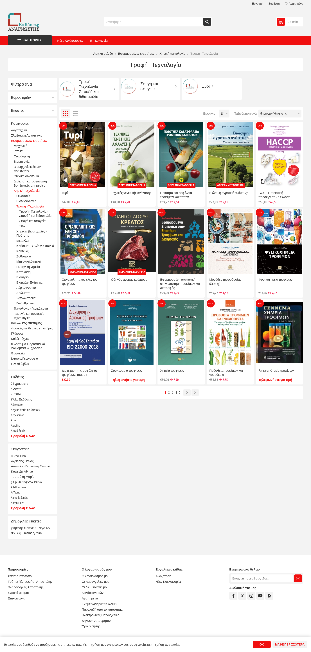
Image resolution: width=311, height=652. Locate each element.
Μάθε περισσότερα (290, 644)
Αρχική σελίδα (103, 53)
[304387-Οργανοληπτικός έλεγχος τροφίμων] (82, 242)
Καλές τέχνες (20, 339)
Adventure (16, 404)
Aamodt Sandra (19, 497)
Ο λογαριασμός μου (95, 576)
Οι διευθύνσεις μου (95, 587)
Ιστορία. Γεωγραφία (24, 358)
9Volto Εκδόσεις (21, 399)
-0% (63, 303)
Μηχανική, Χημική (28, 261)
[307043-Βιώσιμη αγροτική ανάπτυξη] (230, 155)
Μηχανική (20, 146)
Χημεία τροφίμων (172, 370)
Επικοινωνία (99, 41)
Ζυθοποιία (23, 256)
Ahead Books (18, 431)
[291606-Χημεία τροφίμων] (181, 332)
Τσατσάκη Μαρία (22, 477)
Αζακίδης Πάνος (22, 461)
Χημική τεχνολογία (27, 191)
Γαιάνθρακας (25, 303)
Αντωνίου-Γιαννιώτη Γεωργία (31, 466)
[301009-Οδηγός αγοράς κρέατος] (132, 242)
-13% (210, 212)
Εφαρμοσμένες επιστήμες (29, 141)
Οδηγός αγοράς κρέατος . (129, 279)
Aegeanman (17, 415)
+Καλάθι (90, 182)
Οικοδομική (22, 156)
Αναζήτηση (207, 22)
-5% (161, 303)
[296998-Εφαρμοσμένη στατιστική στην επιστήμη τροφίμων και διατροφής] (181, 242)
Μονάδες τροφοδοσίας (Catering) (225, 281)
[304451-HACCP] (279, 155)
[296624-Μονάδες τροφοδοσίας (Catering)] (230, 242)
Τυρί (65, 193)
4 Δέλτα (16, 389)
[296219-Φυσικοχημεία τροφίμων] (279, 242)
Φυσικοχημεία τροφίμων (275, 279)
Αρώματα (23, 293)
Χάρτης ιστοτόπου (20, 576)
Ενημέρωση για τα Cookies (99, 604)
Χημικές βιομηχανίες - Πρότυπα (31, 233)
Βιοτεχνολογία (26, 201)
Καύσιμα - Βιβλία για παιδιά (35, 246)
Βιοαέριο (22, 277)
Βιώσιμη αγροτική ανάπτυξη (229, 193)
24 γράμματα (19, 384)
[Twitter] (242, 596)
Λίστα (75, 113)
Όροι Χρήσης (91, 626)
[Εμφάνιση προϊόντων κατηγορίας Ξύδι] (190, 86)
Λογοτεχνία (19, 130)
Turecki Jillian (18, 456)
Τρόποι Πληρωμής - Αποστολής (30, 581)
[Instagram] (251, 596)
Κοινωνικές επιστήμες (26, 323)
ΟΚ (262, 644)
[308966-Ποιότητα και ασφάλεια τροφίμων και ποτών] (181, 155)
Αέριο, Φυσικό (26, 288)
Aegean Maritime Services (25, 410)
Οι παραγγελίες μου (95, 581)
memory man (33, 532)
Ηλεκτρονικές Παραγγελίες (100, 615)
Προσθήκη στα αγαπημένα (67, 182)
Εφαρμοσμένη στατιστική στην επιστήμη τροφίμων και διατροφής (180, 283)
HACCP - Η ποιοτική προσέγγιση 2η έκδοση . (275, 195)
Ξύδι (22, 226)
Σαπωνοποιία (25, 298)
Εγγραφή (257, 3)
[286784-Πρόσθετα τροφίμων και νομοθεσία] (230, 332)
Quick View (74, 182)
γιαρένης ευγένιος (23, 528)
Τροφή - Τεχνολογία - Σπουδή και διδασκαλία (35, 213)
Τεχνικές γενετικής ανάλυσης (131, 193)
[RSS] (269, 596)
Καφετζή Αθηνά (22, 471)
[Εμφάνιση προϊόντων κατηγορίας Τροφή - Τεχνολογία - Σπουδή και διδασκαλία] (67, 89)
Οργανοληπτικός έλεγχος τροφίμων (79, 281)
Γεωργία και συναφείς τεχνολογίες (29, 316)
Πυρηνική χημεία (28, 267)
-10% (63, 125)
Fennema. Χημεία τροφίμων (276, 370)
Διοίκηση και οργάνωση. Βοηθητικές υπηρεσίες (30, 183)
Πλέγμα (65, 113)
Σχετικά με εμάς (19, 593)
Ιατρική (19, 151)
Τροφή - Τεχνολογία (30, 206)
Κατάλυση (23, 272)
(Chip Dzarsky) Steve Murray (26, 482)
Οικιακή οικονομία (26, 176)
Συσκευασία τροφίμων (126, 370)
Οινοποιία (23, 196)
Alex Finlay (16, 533)
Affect (14, 420)
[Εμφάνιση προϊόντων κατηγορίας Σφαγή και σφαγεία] (129, 86)
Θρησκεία (18, 353)
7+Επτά (16, 394)
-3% (112, 212)
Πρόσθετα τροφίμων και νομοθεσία (226, 372)
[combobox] (154, 22)
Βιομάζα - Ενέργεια (29, 282)
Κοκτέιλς (22, 251)
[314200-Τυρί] (82, 155)
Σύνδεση (274, 3)
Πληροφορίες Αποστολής (26, 587)
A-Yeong (15, 492)
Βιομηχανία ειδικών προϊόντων (27, 169)
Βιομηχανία (22, 161)
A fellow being (19, 487)
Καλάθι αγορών (92, 593)
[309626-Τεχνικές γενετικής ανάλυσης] (132, 155)
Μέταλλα (22, 241)
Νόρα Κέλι (45, 528)
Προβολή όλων (23, 436)
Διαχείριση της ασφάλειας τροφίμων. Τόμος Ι (80, 372)
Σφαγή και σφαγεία (32, 221)
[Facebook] (233, 596)
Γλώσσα (17, 333)
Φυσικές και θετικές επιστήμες (32, 328)
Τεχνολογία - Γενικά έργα (31, 308)
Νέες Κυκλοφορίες (70, 41)
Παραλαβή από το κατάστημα (102, 609)
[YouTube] (260, 596)
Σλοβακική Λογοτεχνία (26, 135)
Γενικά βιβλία (20, 364)
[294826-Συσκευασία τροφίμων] (132, 332)
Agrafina (15, 425)
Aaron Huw (17, 503)
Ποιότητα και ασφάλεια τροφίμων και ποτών (176, 195)
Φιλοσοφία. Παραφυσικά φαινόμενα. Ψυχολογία (28, 346)
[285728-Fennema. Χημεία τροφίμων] (279, 332)
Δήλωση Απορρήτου (96, 621)
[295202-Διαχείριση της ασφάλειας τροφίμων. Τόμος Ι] (82, 332)
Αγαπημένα (90, 598)
